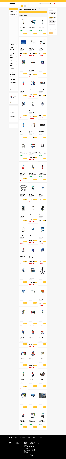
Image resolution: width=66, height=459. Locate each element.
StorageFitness (51, 17)
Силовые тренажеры (32, 443)
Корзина (17, 442)
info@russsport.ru (29, 437)
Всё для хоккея (11, 42)
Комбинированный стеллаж (42, 421)
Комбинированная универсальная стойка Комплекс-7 (22, 194)
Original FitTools (53, 21)
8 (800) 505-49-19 (15, 437)
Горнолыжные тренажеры (32, 449)
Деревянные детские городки (27, 446)
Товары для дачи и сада (32, 447)
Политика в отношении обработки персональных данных (11, 448)
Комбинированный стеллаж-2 (42, 338)
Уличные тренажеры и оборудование (26, 452)
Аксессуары (31, 454)
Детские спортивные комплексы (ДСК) (32, 446)
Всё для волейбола (12, 40)
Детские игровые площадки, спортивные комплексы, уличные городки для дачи (26, 448)
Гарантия (9, 443)
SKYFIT (50, 21)
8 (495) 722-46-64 (10, 437)
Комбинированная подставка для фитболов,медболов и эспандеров (23, 257)
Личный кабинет (17, 443)
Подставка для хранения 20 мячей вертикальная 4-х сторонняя (23, 381)
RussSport (55, 17)
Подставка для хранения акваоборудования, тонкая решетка (32, 422)
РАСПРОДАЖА (25, 443)
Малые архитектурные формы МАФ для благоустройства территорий (27, 451)
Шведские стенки (25, 445)
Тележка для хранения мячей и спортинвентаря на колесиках (32, 298)
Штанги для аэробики (12, 38)
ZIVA (50, 22)
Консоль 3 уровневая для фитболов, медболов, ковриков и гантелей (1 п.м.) (33, 90)
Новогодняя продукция (32, 450)
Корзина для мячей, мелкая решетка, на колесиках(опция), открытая (42, 381)
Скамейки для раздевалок (12, 39)
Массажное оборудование (32, 442)
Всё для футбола (11, 41)
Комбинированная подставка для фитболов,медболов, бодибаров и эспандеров (32, 215)
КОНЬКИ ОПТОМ (25, 442)
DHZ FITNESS (53, 22)
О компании (10, 442)
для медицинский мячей (52, 13)
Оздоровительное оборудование (32, 455)
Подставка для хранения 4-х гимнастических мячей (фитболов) (42, 173)
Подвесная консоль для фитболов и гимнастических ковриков (32, 28)
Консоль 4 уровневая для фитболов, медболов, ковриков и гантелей (33, 152)
